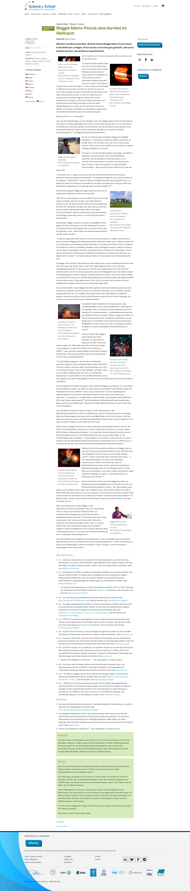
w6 (83, 391)
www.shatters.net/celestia (68, 568)
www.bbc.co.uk (102, 590)
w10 (102, 476)
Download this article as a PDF (149, 44)
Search (155, 6)
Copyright (67, 856)
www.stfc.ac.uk (121, 670)
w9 (88, 456)
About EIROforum (31, 859)
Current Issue (36, 14)
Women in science (32, 63)
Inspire (53, 14)
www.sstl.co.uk (127, 634)
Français (30, 81)
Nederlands (31, 74)
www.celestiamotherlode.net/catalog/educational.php (78, 709)
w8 (84, 400)
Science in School (62, 24)
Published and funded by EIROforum (36, 881)
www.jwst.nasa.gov (122, 643)
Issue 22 (81, 24)
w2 (92, 177)
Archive (97, 856)
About (83, 14)
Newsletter (146, 6)
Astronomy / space (38, 52)
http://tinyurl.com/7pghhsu (118, 600)
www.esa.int (107, 656)
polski (29, 94)
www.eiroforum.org (112, 694)
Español (30, 97)
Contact (137, 6)
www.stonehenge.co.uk (67, 583)
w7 (65, 397)
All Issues (45, 14)
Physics (28, 54)
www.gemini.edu (86, 625)
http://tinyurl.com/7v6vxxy (104, 679)
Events (77, 14)
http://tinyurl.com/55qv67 (78, 593)
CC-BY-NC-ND (61, 826)
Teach (70, 14)
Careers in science (40, 58)
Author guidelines (105, 14)
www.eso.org (74, 725)
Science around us (38, 61)
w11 (91, 659)
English (30, 77)
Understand (62, 14)
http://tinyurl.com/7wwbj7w (68, 627)
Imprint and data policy (33, 862)
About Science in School (33, 856)
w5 (63, 351)
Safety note (68, 859)
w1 (72, 132)
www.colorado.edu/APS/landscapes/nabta (74, 600)
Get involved (92, 14)
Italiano (30, 91)
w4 (111, 185)
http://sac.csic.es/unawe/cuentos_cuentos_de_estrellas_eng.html (83, 612)
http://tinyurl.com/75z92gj (68, 615)
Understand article (48, 28)
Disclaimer (68, 862)
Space (48, 61)
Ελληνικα (30, 87)
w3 (78, 180)
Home (27, 14)
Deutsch (30, 84)
